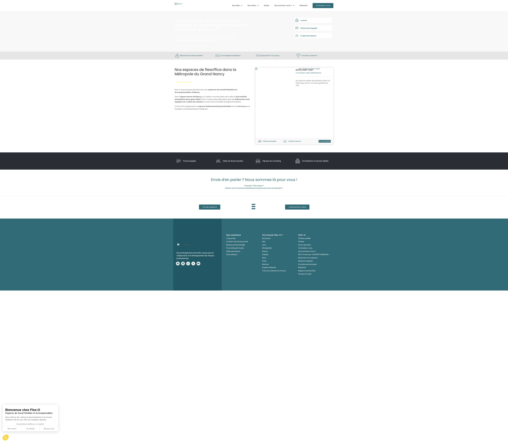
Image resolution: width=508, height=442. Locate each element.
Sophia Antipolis (269, 267)
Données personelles (307, 264)
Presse (301, 241)
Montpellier (267, 248)
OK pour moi (49, 429)
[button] (5, 437)
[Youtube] (198, 263)
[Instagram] (188, 263)
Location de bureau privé (237, 241)
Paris (264, 261)
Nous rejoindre (304, 245)
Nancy (265, 251)
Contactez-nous (305, 248)
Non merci (12, 429)
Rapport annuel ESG (306, 270)
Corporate (230, 238)
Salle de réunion (233, 251)
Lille (263, 241)
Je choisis (30, 429)
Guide (266, 5)
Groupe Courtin (304, 274)
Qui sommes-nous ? (307, 251)
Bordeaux (266, 238)
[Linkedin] (183, 263)
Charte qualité (304, 238)
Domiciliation (231, 254)
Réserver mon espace (308, 258)
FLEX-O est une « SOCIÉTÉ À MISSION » (313, 254)
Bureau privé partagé (235, 245)
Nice (264, 258)
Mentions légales (305, 261)
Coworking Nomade (235, 248)
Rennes (265, 264)
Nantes (265, 254)
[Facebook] (178, 263)
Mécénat (303, 5)
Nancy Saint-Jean (304, 70)
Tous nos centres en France (274, 270)
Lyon (264, 245)
